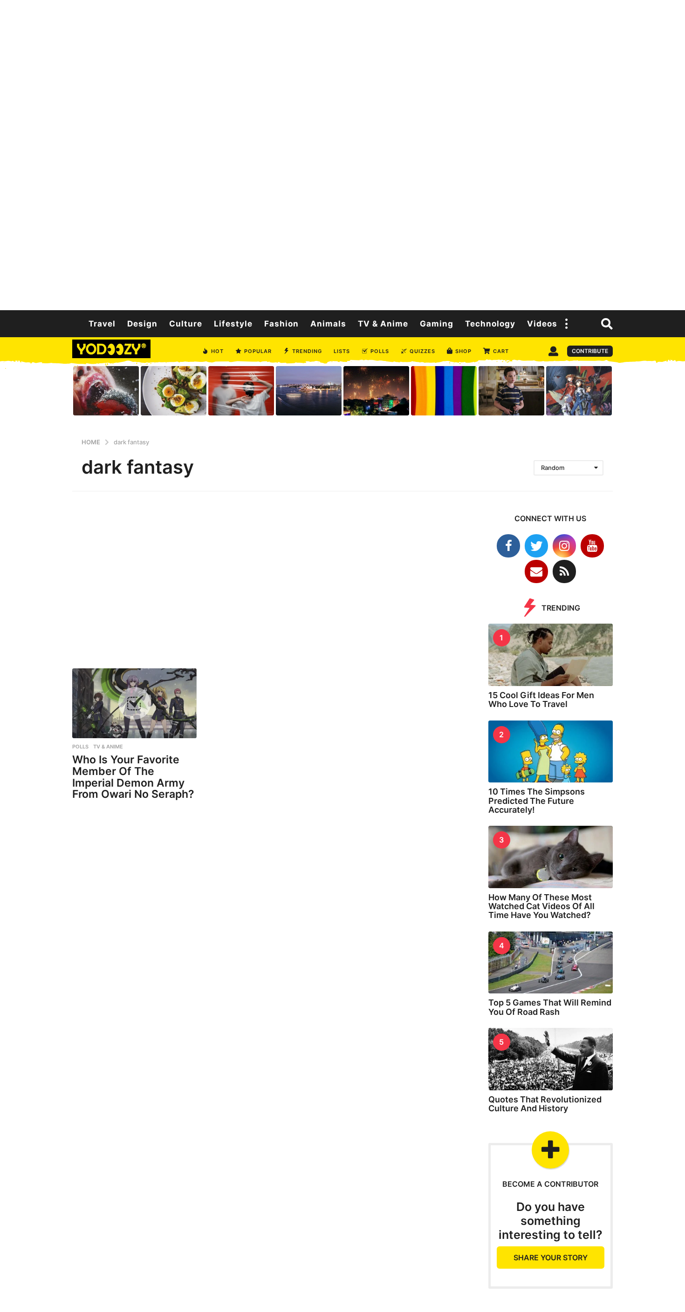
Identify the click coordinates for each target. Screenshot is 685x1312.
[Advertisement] (342, 153)
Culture (185, 323)
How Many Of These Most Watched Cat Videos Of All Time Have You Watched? (541, 906)
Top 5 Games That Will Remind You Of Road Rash (549, 1007)
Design (142, 323)
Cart (501, 351)
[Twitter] (536, 545)
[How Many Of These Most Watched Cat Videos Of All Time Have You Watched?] (550, 857)
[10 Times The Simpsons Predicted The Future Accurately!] (550, 752)
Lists (342, 351)
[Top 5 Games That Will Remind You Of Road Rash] (550, 962)
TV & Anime (383, 323)
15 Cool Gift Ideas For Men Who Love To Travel (541, 699)
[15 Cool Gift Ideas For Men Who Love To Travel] (550, 655)
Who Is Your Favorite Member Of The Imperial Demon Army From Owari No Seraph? (133, 777)
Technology (490, 323)
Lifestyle (233, 323)
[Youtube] (592, 545)
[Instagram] (564, 545)
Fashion (281, 323)
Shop (463, 351)
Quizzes (422, 351)
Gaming (436, 323)
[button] (566, 323)
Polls (379, 351)
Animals (328, 323)
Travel (102, 323)
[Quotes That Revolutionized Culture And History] (550, 1059)
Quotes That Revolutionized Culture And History (545, 1103)
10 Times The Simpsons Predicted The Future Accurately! (536, 801)
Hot (217, 351)
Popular (258, 351)
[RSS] (564, 571)
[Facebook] (508, 545)
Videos (542, 323)
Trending (307, 351)
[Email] (536, 571)
